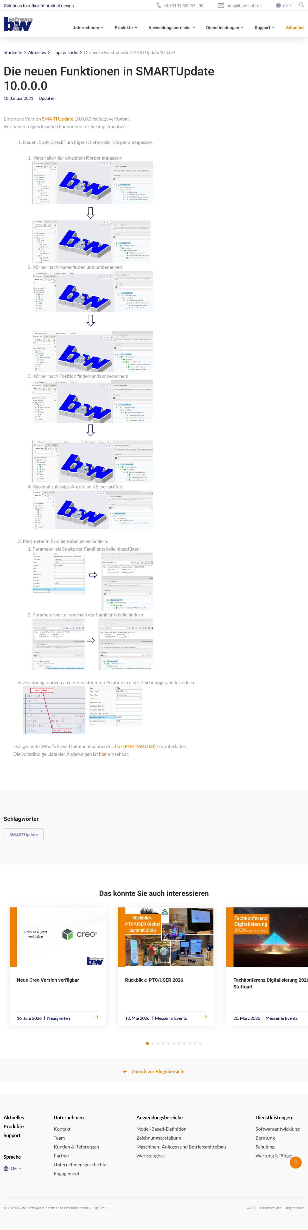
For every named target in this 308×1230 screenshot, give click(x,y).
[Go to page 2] (152, 1043)
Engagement (66, 1173)
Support (262, 27)
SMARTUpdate (57, 119)
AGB (251, 1207)
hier (135, 746)
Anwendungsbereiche (169, 27)
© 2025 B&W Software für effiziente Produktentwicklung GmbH (56, 1207)
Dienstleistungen (222, 27)
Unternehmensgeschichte (80, 1164)
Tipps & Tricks (65, 52)
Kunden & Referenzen (76, 1146)
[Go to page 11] (200, 1043)
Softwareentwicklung (278, 1129)
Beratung (265, 1138)
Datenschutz (270, 1207)
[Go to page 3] (158, 1043)
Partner (62, 1155)
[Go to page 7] (179, 1043)
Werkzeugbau (150, 1155)
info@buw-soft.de (245, 5)
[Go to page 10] (195, 1043)
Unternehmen (85, 27)
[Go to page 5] (168, 1043)
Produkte (124, 27)
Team (59, 1138)
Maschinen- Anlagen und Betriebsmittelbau (181, 1146)
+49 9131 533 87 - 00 (183, 5)
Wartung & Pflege (274, 1155)
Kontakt (62, 1129)
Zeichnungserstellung (158, 1138)
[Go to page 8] (184, 1043)
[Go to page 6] (174, 1043)
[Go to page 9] (189, 1043)
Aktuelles (295, 27)
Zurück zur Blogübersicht (158, 1071)
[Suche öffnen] (301, 4)
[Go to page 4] (163, 1043)
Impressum (295, 1207)
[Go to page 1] (147, 1043)
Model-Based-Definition (161, 1129)
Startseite (13, 52)
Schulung (265, 1146)
